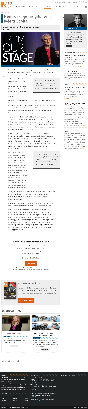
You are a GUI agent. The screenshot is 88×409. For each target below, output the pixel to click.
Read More (69, 45)
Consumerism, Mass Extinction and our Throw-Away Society (44, 334)
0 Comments (38, 27)
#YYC (39, 381)
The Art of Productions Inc (42, 269)
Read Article (14, 346)
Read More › (81, 66)
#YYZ (32, 381)
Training (31, 7)
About (61, 7)
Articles (48, 7)
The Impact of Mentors (12, 334)
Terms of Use (76, 407)
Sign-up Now (31, 263)
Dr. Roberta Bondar (12, 27)
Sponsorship (62, 2)
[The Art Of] (6, 7)
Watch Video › (74, 79)
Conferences (21, 7)
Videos (55, 7)
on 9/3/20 (32, 382)
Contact (75, 2)
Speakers (69, 2)
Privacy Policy (20, 269)
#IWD (40, 377)
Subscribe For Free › (26, 300)
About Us (14, 400)
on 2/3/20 (32, 396)
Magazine (39, 7)
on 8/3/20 (32, 389)
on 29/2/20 (36, 400)
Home (56, 2)
